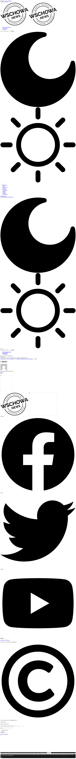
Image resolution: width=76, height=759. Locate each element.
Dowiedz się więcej (43, 752)
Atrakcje (4, 191)
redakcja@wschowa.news (5, 640)
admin (1, 372)
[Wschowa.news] (6, 197)
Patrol (4, 186)
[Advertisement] (33, 743)
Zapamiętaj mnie (5, 730)
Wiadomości (5, 185)
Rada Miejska (5, 194)
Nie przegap (5, 190)
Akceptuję (49, 752)
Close (1, 757)
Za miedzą (4, 189)
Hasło (1, 728)
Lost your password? (4, 734)
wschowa (4, 193)
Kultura (4, 188)
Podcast (4, 192)
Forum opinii (5, 187)
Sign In (11, 355)
